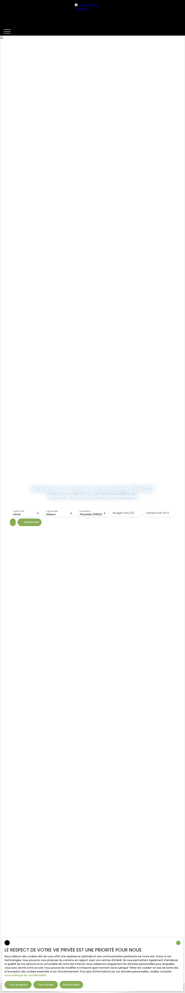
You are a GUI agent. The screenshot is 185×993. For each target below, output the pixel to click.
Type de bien (52, 511)
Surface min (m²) (157, 513)
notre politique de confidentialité (25, 975)
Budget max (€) (123, 513)
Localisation (85, 511)
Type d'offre (18, 511)
